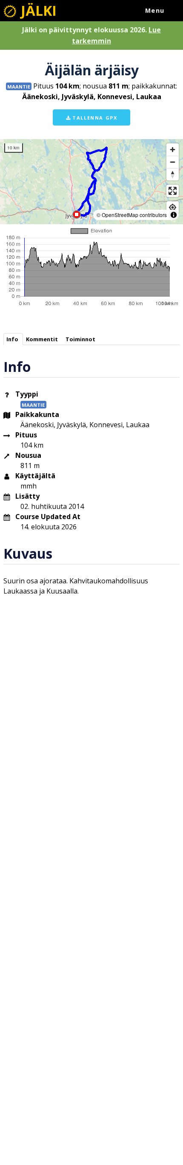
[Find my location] (172, 207)
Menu (155, 10)
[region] (91, 181)
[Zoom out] (172, 162)
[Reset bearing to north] (172, 174)
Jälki (37, 10)
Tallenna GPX (94, 117)
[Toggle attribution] (174, 215)
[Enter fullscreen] (172, 191)
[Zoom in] (172, 149)
